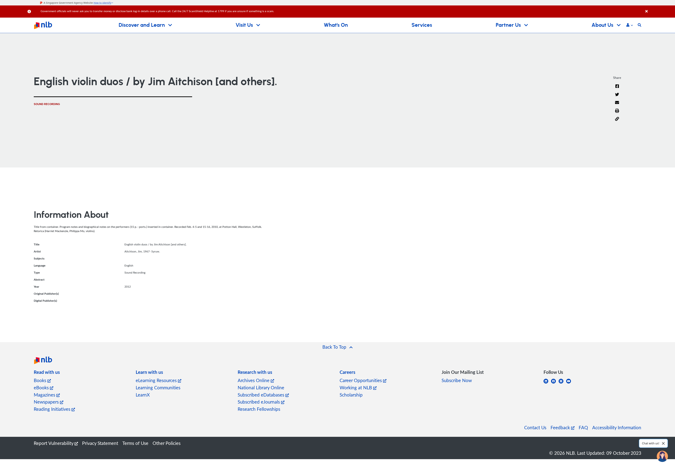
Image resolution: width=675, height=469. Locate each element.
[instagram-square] (562, 383)
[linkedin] (547, 383)
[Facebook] (617, 88)
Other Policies (167, 443)
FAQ (583, 427)
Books (40, 380)
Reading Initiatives (53, 409)
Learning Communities (158, 387)
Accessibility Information (616, 427)
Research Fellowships (259, 409)
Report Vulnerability (54, 443)
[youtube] (570, 383)
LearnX (143, 395)
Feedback (561, 427)
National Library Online (261, 387)
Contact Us (535, 427)
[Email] (617, 105)
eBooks (42, 387)
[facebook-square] (555, 383)
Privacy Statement (100, 443)
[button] (629, 25)
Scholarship (351, 395)
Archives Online (254, 380)
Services (422, 25)
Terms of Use (135, 443)
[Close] (659, 9)
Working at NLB (356, 387)
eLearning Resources (157, 380)
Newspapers (47, 402)
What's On (336, 25)
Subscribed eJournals (259, 402)
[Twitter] (617, 97)
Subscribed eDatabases (261, 395)
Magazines (45, 395)
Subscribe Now (457, 380)
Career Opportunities (361, 380)
